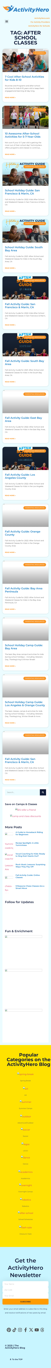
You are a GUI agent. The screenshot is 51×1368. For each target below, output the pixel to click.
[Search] (43, 792)
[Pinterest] (9, 1330)
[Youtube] (37, 1330)
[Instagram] (20, 1330)
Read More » (10, 97)
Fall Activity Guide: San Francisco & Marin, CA (20, 306)
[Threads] (42, 1330)
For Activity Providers (40, 22)
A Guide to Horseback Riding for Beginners (29, 833)
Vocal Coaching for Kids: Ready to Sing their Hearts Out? (30, 855)
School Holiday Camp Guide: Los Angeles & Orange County (25, 704)
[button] (7, 21)
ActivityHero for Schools (39, 26)
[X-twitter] (31, 1330)
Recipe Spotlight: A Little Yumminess (27, 844)
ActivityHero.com (42, 18)
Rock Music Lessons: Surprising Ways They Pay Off (30, 865)
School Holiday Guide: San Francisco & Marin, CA (22, 192)
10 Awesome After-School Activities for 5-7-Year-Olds (22, 135)
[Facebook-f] (25, 1330)
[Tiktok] (14, 1330)
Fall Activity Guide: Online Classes (28, 876)
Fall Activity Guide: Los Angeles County (20, 476)
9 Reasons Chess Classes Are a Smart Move (30, 887)
